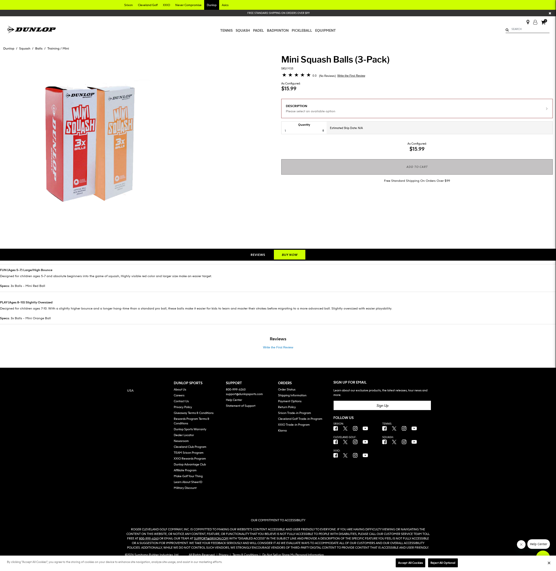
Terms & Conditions (245, 554)
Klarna (282, 430)
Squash (24, 48)
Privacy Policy (183, 407)
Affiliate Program (185, 470)
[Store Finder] (526, 20)
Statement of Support (240, 405)
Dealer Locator (184, 435)
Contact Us (181, 401)
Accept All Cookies (410, 562)
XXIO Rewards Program (190, 458)
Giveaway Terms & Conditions (193, 413)
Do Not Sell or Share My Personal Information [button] (293, 554)
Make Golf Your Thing (188, 476)
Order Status (286, 389)
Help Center (234, 400)
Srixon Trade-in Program (294, 413)
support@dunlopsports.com (244, 394)
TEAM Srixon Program (189, 452)
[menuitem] (226, 30)
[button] (128, 5)
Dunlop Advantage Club (190, 464)
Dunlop (8, 48)
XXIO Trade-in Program (294, 424)
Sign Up (382, 405)
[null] (32, 29)
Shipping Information (292, 395)
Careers (179, 395)
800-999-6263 (235, 389)
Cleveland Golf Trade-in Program (300, 418)
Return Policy (287, 407)
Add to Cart (417, 167)
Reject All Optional (442, 562)
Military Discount (185, 488)
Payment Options (289, 401)
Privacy (223, 554)
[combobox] (528, 29)
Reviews (258, 255)
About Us (180, 389)
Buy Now (290, 255)
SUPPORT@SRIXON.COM (211, 538)
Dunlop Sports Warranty (190, 429)
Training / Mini (58, 48)
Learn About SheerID (188, 482)
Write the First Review (351, 75)
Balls (39, 48)
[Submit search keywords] (507, 29)
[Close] (549, 563)
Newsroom (181, 441)
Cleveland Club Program (190, 447)
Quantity (304, 124)
